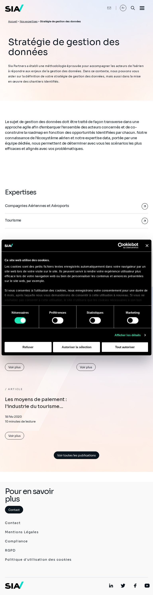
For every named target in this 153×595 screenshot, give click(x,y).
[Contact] (105, 8)
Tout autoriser (125, 347)
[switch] (57, 320)
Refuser (28, 347)
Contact (14, 510)
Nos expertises (28, 21)
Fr (123, 8)
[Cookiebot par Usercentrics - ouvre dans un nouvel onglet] (120, 246)
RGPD (10, 550)
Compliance (16, 541)
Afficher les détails (128, 335)
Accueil (12, 21)
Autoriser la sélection (76, 347)
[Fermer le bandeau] (147, 245)
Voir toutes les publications (76, 455)
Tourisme (13, 220)
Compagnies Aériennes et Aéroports (37, 206)
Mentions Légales (22, 532)
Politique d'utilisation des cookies (38, 560)
